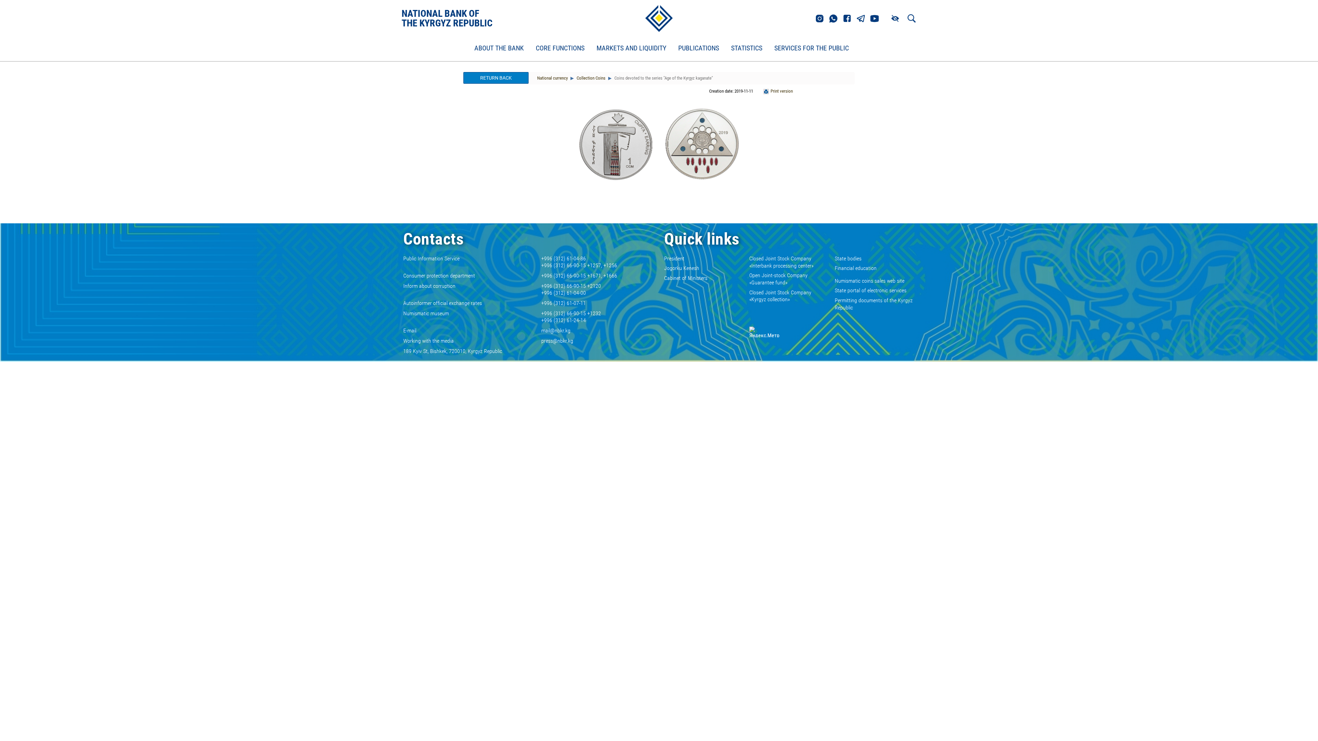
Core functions (560, 48)
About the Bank (499, 48)
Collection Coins (590, 78)
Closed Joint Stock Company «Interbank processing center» (781, 262)
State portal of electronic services (870, 290)
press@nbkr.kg (557, 341)
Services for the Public (811, 48)
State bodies (848, 258)
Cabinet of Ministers (685, 278)
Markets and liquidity (631, 48)
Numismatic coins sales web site (869, 281)
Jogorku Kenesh (681, 268)
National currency (552, 78)
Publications (698, 48)
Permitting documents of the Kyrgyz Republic (874, 304)
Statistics (746, 48)
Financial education (856, 268)
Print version (782, 91)
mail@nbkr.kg (555, 330)
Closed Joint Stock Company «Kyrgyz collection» (780, 296)
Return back (496, 78)
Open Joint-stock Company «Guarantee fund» (778, 279)
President (674, 258)
